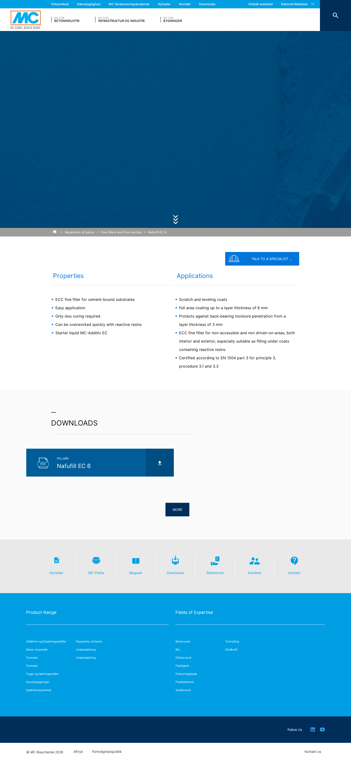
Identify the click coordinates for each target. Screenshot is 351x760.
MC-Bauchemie (26, 19)
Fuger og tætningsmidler (42, 674)
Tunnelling (232, 641)
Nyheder (164, 4)
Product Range (41, 612)
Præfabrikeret (185, 682)
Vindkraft (231, 649)
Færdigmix (182, 666)
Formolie (32, 657)
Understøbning (86, 649)
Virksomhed (60, 4)
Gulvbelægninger (37, 682)
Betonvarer (183, 641)
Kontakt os (313, 751)
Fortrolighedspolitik (107, 751)
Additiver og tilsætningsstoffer (46, 641)
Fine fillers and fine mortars (121, 232)
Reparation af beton (80, 232)
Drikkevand (183, 657)
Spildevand (183, 690)
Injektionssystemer (38, 690)
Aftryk (78, 751)
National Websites (294, 4)
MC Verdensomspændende (129, 4)
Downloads (207, 4)
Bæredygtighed (88, 4)
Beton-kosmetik (37, 649)
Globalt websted (260, 4)
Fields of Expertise (194, 612)
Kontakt (185, 4)
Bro (178, 649)
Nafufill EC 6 (157, 232)
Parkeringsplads (186, 674)
